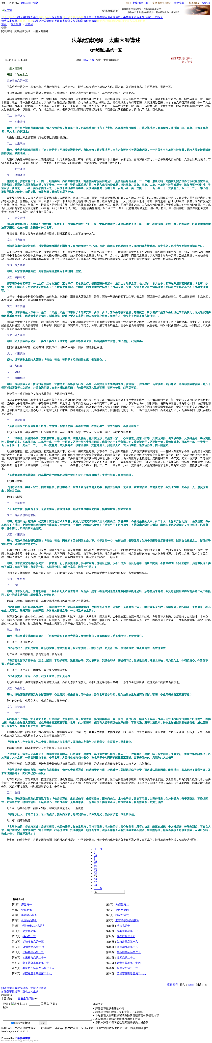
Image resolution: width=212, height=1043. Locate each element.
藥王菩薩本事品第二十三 (37, 962)
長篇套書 (59, 20)
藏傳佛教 (115, 17)
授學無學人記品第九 (33, 925)
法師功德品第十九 (33, 952)
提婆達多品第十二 (127, 931)
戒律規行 (38, 20)
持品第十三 (29, 936)
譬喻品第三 (27, 909)
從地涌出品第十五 (33, 941)
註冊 (29, 2)
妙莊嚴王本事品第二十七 (37, 973)
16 (95, 879)
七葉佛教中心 (140, 2)
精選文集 (70, 20)
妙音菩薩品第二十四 (129, 962)
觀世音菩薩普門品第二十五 (38, 968)
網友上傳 (88, 60)
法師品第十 (123, 925)
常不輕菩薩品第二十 (129, 952)
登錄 (23, 2)
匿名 (46, 1003)
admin (191, 984)
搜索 (35, 2)
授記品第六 (122, 915)
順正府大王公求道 (17, 1034)
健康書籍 (91, 20)
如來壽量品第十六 (127, 941)
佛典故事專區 (9, 20)
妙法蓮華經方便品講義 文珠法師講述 (23, 988)
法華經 (29, 24)
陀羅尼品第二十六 (127, 968)
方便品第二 (122, 904)
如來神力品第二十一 (34, 957)
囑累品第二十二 (126, 957)
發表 (43, 1023)
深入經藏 (57, 17)
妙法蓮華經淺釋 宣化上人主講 (19, 991)
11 (95, 864)
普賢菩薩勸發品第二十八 (131, 973)
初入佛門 (22, 17)
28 (95, 885)
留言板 (206, 2)
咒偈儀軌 (49, 20)
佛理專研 (33, 17)
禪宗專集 (104, 17)
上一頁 (98, 849)
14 (95, 873)
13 (95, 870)
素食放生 (136, 17)
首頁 (4, 24)
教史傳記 (147, 17)
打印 (175, 984)
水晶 (4, 1034)
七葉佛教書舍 (22, 1038)
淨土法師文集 (91, 17)
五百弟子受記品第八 (127, 920)
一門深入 (157, 17)
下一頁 (98, 888)
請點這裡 (179, 2)
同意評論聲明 (22, 1022)
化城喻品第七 (29, 920)
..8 (95, 855)
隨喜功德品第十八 (127, 947)
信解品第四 (122, 909)
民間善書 (81, 20)
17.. (96, 882)
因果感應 (126, 17)
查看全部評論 (26, 998)
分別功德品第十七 (33, 947)
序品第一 (26, 904)
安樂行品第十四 (126, 936)
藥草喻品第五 (29, 915)
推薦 (169, 984)
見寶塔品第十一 (32, 931)
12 (95, 867)
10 (95, 861)
